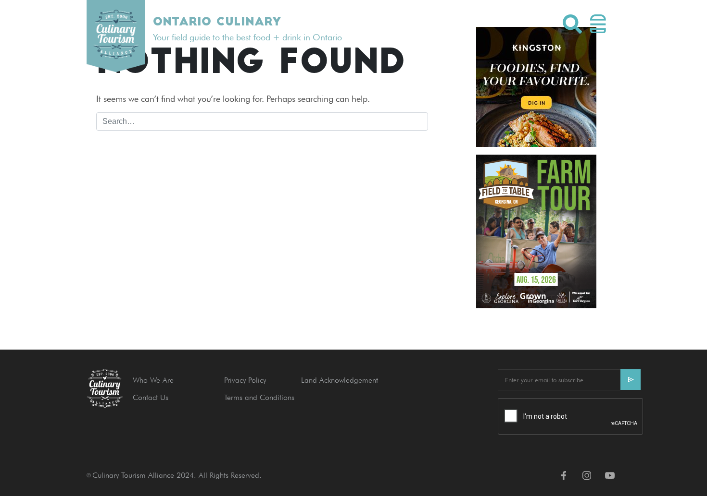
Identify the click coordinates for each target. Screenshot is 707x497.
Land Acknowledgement (339, 380)
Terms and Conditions (259, 397)
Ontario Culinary (217, 22)
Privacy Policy (245, 380)
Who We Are (153, 380)
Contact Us (150, 397)
